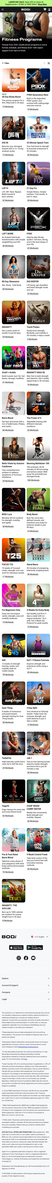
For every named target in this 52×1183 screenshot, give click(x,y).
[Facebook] (26, 958)
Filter (7, 63)
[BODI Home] (26, 9)
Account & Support (10, 985)
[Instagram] (19, 958)
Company (6, 992)
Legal (4, 999)
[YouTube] (33, 958)
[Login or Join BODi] (49, 9)
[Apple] (16, 947)
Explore (5, 978)
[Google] (34, 947)
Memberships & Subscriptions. (28, 1047)
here (25, 1059)
